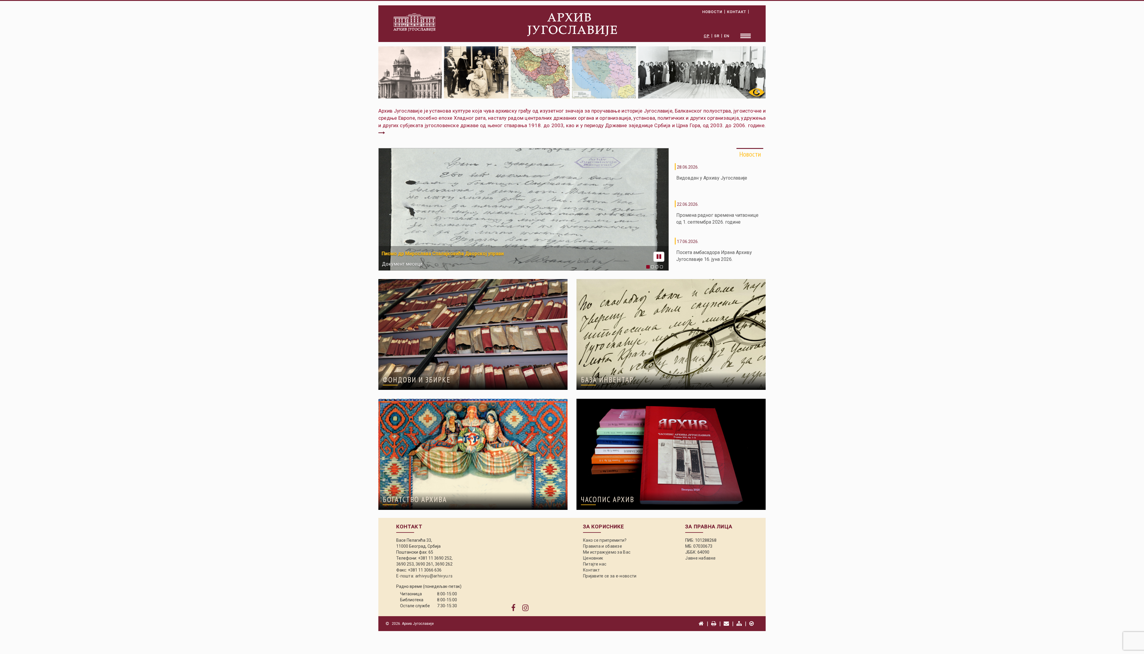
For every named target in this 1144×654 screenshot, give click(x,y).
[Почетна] (701, 623)
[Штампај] (713, 623)
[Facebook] (513, 608)
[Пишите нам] (726, 623)
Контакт (591, 570)
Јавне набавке (700, 558)
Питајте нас (594, 564)
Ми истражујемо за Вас (606, 552)
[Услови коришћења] (751, 623)
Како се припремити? (605, 540)
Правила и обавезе (602, 546)
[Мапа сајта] (739, 623)
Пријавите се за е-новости (610, 576)
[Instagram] (525, 608)
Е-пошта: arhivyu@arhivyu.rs (424, 576)
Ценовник (593, 558)
